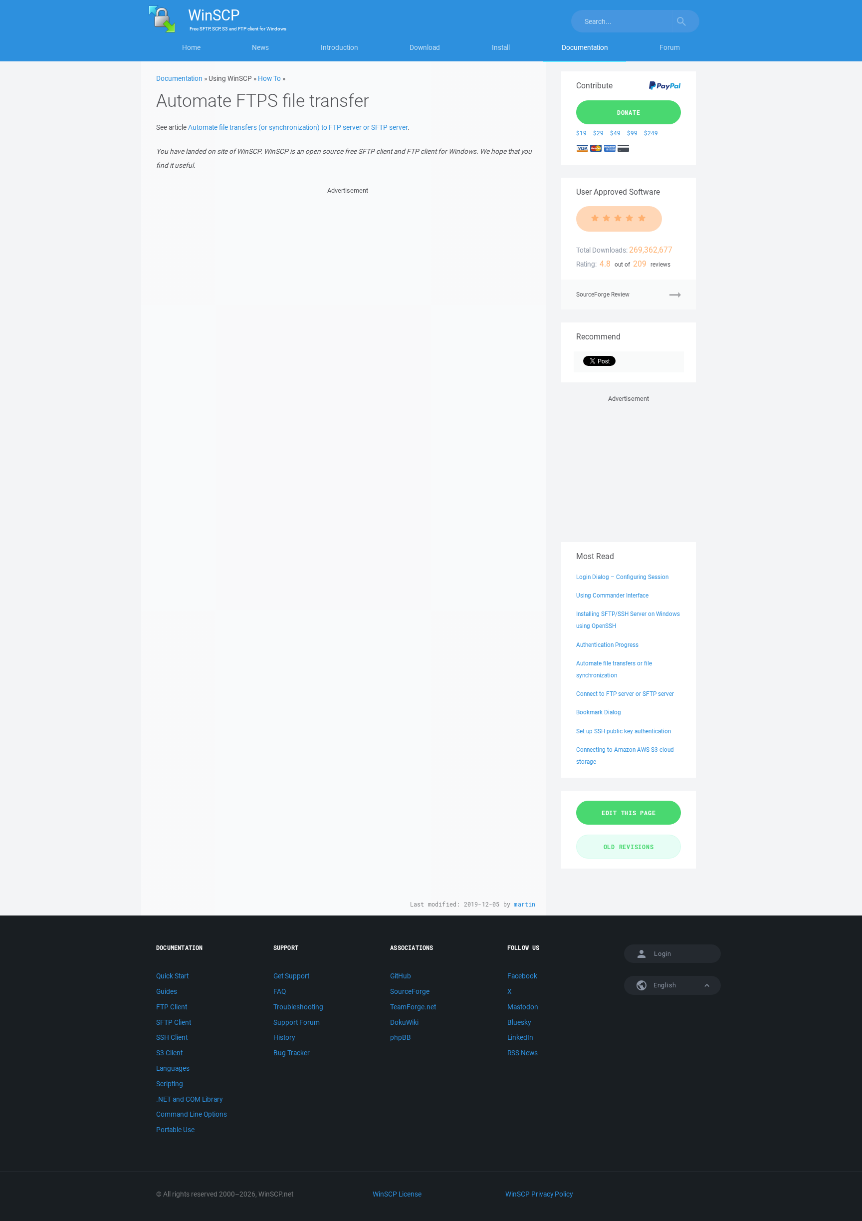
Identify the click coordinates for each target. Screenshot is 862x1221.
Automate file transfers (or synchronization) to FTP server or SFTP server (298, 127)
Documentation (585, 47)
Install (501, 47)
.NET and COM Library (189, 1099)
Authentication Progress (607, 644)
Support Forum (296, 1022)
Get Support (291, 975)
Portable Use (175, 1129)
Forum (669, 47)
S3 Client (169, 1052)
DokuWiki (404, 1022)
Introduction (339, 47)
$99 (632, 133)
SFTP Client (173, 1022)
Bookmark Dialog (598, 712)
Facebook (522, 975)
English (663, 985)
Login (662, 953)
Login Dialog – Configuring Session (622, 577)
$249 (651, 133)
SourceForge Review (603, 294)
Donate (629, 112)
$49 (615, 133)
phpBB (400, 1037)
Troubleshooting (298, 1006)
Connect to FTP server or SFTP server (625, 693)
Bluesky (519, 1022)
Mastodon (522, 1006)
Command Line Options (191, 1114)
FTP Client (171, 1006)
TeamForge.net (413, 1006)
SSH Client (172, 1037)
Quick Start (172, 975)
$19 (581, 133)
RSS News (522, 1052)
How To (269, 78)
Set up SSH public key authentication (623, 731)
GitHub (400, 975)
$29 (598, 133)
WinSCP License (397, 1194)
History (284, 1037)
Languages (173, 1068)
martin (524, 904)
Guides (166, 991)
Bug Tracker (291, 1052)
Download (425, 47)
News (260, 47)
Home (191, 47)
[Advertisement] (347, 266)
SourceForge (410, 991)
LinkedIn (520, 1037)
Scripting (169, 1083)
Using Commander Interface (612, 595)
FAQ (279, 991)
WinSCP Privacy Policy (539, 1194)
